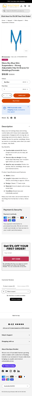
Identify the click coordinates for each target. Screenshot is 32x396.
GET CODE (16, 259)
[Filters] (4, 291)
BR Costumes (6, 57)
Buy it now (16, 101)
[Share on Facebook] (11, 118)
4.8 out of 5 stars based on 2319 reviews (16, 328)
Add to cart (21, 95)
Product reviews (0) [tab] (9, 286)
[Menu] (29, 6)
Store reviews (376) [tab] (23, 286)
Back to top (16, 315)
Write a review (16, 299)
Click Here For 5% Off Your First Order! (16, 16)
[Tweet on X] (8, 118)
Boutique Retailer (10, 391)
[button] (25, 6)
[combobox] (16, 11)
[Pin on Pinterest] (15, 118)
